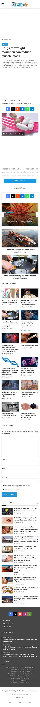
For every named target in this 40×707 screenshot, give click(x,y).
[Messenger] (22, 109)
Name (4, 459)
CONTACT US (6, 627)
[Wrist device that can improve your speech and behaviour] (29, 407)
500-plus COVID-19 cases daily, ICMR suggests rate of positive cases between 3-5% (19, 220)
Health (10, 40)
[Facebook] (8, 109)
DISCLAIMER (6, 620)
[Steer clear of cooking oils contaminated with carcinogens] (10, 315)
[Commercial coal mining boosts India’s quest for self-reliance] (7, 511)
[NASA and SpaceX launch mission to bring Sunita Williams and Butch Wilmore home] (7, 599)
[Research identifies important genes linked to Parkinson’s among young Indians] (10, 362)
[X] (13, 109)
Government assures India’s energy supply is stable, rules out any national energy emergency (26, 529)
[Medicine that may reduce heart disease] (10, 407)
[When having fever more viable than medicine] (29, 385)
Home (5, 40)
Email (4, 468)
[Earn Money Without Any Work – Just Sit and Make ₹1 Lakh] (7, 549)
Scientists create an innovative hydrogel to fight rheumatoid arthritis (25, 580)
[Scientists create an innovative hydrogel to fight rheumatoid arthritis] (7, 580)
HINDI (23, 697)
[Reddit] (17, 109)
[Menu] (3, 5)
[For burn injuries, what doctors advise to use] (10, 293)
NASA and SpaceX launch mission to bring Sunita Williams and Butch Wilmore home (26, 599)
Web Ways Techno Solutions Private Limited (24, 691)
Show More (19, 181)
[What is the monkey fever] (29, 338)
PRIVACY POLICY (7, 624)
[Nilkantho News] (20, 4)
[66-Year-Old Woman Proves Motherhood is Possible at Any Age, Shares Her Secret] (7, 558)
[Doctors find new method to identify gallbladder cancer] (29, 362)
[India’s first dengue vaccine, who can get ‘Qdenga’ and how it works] (7, 520)
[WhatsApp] (27, 109)
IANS (5, 100)
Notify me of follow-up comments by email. (17, 486)
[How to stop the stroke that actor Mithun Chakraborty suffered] (29, 293)
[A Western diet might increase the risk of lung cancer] (7, 590)
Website (4, 477)
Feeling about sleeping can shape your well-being (9, 394)
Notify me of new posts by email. (14, 490)
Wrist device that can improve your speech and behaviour (28, 415)
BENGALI (17, 697)
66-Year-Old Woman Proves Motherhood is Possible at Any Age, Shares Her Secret (25, 558)
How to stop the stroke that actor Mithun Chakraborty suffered (29, 302)
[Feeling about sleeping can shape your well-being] (10, 385)
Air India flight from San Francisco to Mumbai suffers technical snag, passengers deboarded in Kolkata (26, 539)
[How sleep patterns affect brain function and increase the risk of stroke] (29, 315)
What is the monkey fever (29, 345)
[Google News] (20, 188)
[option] (20, 214)
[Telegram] (32, 109)
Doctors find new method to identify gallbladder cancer (27, 370)
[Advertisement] (20, 23)
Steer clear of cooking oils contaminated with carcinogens (10, 324)
